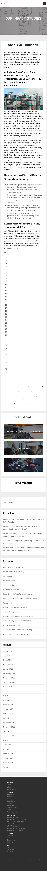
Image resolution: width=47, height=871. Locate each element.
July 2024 (6, 718)
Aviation (9, 799)
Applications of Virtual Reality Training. (20, 270)
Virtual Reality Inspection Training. (18, 276)
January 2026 (8, 669)
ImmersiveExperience (23, 376)
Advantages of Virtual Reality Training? (20, 267)
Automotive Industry (11, 589)
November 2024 (9, 713)
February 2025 (8, 705)
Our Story (10, 847)
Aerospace (10, 794)
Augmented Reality (10, 585)
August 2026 (7, 651)
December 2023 (9, 722)
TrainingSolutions (25, 391)
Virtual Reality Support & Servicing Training (22, 285)
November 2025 (9, 678)
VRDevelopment (30, 396)
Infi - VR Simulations (13, 826)
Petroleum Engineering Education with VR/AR (20, 598)
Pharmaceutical (12, 812)
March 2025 (7, 700)
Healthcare (10, 805)
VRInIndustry (21, 401)
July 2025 (6, 691)
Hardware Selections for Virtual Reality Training (23, 332)
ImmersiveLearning (11, 379)
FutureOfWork (10, 376)
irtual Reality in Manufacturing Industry (18, 594)
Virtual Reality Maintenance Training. (19, 273)
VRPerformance (21, 403)
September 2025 (9, 682)
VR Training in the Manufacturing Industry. (21, 329)
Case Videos (11, 815)
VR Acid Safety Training (11, 625)
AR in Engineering (10, 576)
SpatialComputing (11, 388)
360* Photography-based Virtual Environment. (22, 311)
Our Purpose (11, 850)
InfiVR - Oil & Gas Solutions (15, 821)
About (9, 845)
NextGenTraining (24, 383)
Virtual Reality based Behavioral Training (21, 297)
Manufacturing (12, 807)
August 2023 (7, 740)
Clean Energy (11, 801)
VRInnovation (31, 401)
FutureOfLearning (27, 374)
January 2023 (8, 758)
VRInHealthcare (10, 401)
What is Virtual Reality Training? (17, 261)
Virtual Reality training (30, 393)
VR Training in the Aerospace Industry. (20, 317)
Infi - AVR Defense (13, 824)
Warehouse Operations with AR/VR (16, 634)
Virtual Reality (37, 391)
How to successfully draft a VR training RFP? (22, 363)
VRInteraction (9, 403)
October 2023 (8, 731)
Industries (10, 792)
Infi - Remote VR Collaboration (17, 819)
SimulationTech (23, 386)
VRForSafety (9, 398)
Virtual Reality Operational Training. (19, 279)
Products (10, 782)
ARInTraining (26, 369)
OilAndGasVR (35, 383)
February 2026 (8, 664)
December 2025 (9, 673)
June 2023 (7, 745)
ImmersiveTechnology (26, 379)
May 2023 (6, 749)
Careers (10, 833)
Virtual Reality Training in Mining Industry (18, 616)
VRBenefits (20, 396)
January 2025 (8, 709)
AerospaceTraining (14, 369)
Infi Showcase (11, 785)
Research (10, 842)
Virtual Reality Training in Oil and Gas (17, 621)
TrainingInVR (35, 388)
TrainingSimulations (11, 391)
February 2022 (8, 762)
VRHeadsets (19, 398)
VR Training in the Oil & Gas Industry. (19, 323)
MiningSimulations (11, 383)
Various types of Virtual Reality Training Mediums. (24, 288)
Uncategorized (8, 603)
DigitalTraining (34, 371)
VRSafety (31, 403)
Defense (9, 803)
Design (9, 838)
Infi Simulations (12, 789)
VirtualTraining (10, 396)
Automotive (10, 797)
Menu (3, 3)
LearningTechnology (12, 381)
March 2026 (7, 660)
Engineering (11, 840)
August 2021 (7, 767)
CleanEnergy (24, 371)
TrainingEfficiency (24, 388)
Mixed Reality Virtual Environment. (18, 305)
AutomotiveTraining (11, 371)
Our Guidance (11, 852)
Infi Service (10, 787)
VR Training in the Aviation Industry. (19, 314)
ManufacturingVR (26, 381)
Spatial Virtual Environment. (16, 308)
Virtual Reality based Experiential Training (21, 291)
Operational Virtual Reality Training (19, 294)
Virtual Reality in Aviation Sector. (15, 607)
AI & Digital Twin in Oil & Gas (13, 567)
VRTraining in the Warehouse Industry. (20, 326)
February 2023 (8, 754)
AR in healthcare (9, 581)
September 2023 (9, 736)
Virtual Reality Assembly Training (18, 282)
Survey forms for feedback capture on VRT (22, 360)
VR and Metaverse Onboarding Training (17, 630)
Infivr (37, 379)
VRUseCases (9, 406)
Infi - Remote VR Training (15, 830)
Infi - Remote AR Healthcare (16, 828)
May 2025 (6, 696)
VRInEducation (30, 398)
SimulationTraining (36, 386)
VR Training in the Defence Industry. (19, 320)
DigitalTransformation (12, 374)
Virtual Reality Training (12, 612)
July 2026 (6, 655)
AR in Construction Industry (13, 572)
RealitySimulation (11, 386)
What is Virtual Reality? (15, 258)
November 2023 (9, 727)
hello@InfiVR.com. (12, 248)
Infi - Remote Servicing (14, 817)
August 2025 (7, 687)
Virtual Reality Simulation (13, 393)
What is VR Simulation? (15, 264)
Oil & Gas (10, 810)
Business (10, 836)
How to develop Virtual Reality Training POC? (22, 346)
